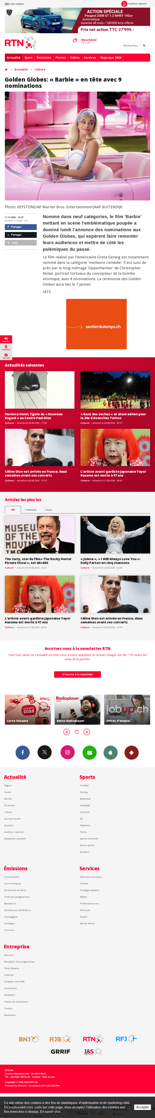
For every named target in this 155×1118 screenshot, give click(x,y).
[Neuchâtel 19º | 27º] (75, 36)
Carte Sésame (11, 968)
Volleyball (85, 805)
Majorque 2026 (110, 57)
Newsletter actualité (15, 838)
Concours (9, 930)
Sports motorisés (89, 838)
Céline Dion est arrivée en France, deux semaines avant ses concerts (36, 473)
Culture (40, 69)
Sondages (9, 923)
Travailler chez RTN (14, 981)
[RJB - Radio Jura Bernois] (60, 1039)
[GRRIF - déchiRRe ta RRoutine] (60, 1052)
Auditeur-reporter (137, 3)
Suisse (7, 792)
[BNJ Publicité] (28, 1039)
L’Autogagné (10, 916)
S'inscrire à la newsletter (77, 674)
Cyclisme (84, 812)
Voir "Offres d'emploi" (87, 709)
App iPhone (111, 753)
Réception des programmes (19, 961)
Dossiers (8, 825)
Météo (83, 896)
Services (90, 57)
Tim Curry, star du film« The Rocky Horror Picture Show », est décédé (38, 561)
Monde (8, 798)
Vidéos (75, 57)
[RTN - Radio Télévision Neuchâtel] (93, 1039)
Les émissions (11, 877)
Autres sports (87, 845)
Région (8, 785)
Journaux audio (12, 818)
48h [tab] (13, 509)
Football (84, 785)
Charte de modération (16, 1001)
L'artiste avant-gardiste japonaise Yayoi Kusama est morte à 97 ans (113, 473)
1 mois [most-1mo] (48, 509)
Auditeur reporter (14, 832)
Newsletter (10, 1015)
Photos (61, 57)
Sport (28, 57)
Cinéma (84, 883)
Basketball (85, 798)
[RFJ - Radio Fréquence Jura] (126, 1039)
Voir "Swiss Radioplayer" (37, 709)
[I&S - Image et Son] (93, 1052)
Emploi (83, 916)
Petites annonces (89, 903)
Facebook (23, 753)
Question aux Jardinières (17, 910)
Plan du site (48, 1077)
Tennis (83, 832)
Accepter (142, 1107)
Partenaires (10, 988)
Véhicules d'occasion (91, 877)
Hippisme (85, 825)
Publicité (9, 975)
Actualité (13, 57)
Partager (16, 226)
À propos (9, 955)
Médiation (9, 995)
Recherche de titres (15, 890)
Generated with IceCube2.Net (44, 1085)
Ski (81, 818)
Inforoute (85, 910)
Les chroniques (12, 883)
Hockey (84, 792)
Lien (14, 242)
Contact (8, 1008)
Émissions (44, 57)
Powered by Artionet (16, 1085)
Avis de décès (87, 923)
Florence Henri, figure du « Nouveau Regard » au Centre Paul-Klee (34, 416)
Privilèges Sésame (89, 890)
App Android (132, 753)
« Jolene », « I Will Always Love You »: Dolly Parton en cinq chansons (110, 561)
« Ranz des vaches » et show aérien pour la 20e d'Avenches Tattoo (113, 416)
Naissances (10, 903)
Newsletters (90, 753)
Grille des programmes (16, 896)
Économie (9, 805)
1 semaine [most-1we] (30, 509)
